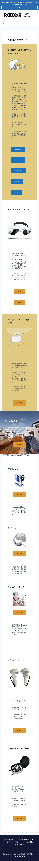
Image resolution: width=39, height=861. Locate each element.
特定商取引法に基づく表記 (26, 839)
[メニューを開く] (35, 23)
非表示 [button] (19, 7)
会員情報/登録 (9, 839)
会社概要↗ (30, 842)
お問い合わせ (19, 845)
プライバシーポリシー (12, 842)
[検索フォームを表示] (3, 23)
